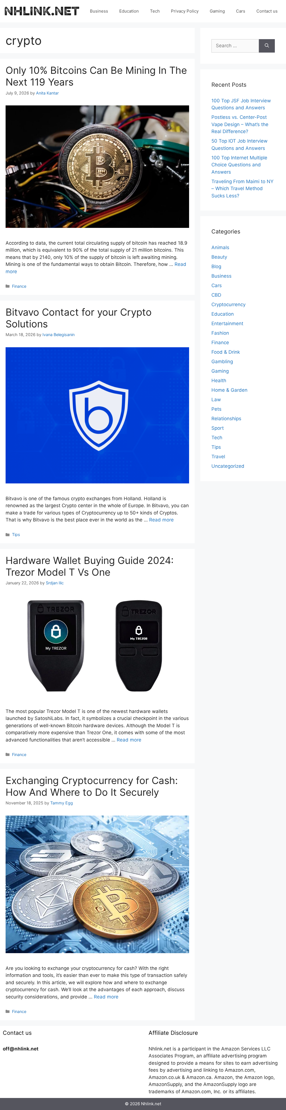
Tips (16, 534)
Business (99, 11)
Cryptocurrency (228, 304)
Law (216, 399)
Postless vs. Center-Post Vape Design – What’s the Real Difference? (239, 124)
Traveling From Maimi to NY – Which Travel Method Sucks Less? (242, 189)
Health (218, 380)
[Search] (267, 46)
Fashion (220, 333)
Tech (155, 11)
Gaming (217, 11)
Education (129, 11)
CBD (216, 295)
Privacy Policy (185, 11)
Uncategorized (227, 466)
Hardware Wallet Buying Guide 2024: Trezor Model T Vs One (90, 566)
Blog (216, 266)
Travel (218, 456)
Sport (217, 428)
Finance (19, 286)
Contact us (267, 11)
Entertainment (227, 323)
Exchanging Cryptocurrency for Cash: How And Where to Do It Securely (92, 786)
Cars (240, 11)
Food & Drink (225, 352)
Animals (220, 247)
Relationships (226, 418)
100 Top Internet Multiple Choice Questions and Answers (239, 165)
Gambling (222, 361)
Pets (216, 409)
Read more (161, 520)
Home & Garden (229, 390)
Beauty (219, 257)
